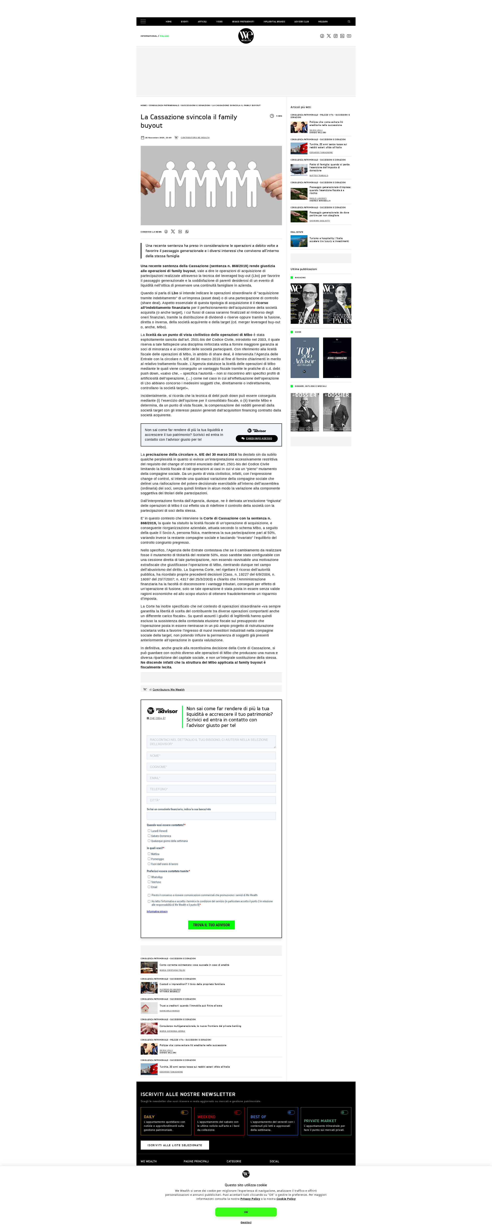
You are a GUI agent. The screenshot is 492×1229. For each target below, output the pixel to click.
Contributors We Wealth (195, 138)
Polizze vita (176, 1040)
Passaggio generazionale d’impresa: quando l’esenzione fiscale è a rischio (330, 190)
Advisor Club (301, 21)
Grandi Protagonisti (243, 21)
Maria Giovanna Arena (172, 1031)
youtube (349, 36)
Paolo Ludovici (318, 198)
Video (219, 21)
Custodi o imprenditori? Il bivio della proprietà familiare (192, 984)
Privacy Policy (250, 1199)
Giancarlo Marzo (170, 1011)
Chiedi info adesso (259, 438)
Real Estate (297, 232)
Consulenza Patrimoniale (164, 105)
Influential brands (274, 21)
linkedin (342, 36)
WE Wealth (246, 36)
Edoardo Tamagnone (171, 1072)
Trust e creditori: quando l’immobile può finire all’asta (191, 1005)
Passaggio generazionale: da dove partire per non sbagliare (329, 214)
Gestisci (246, 1222)
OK (246, 1212)
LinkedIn (180, 231)
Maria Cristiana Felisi (172, 970)
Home (168, 21)
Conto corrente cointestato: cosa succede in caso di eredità (194, 964)
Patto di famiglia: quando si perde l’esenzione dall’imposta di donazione (329, 167)
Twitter (173, 231)
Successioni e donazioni (195, 105)
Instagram (335, 36)
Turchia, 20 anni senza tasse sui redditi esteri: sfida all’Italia (195, 1066)
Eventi (184, 21)
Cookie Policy (286, 1199)
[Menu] (144, 21)
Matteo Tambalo (319, 176)
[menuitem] (149, 36)
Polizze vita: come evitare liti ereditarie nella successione (193, 1045)
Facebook (322, 36)
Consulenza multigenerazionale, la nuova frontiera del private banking (200, 1026)
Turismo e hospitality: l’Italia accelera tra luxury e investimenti (329, 240)
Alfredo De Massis (170, 990)
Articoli (202, 21)
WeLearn (323, 21)
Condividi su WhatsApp (187, 231)
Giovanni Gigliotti (320, 221)
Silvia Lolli (166, 1050)
